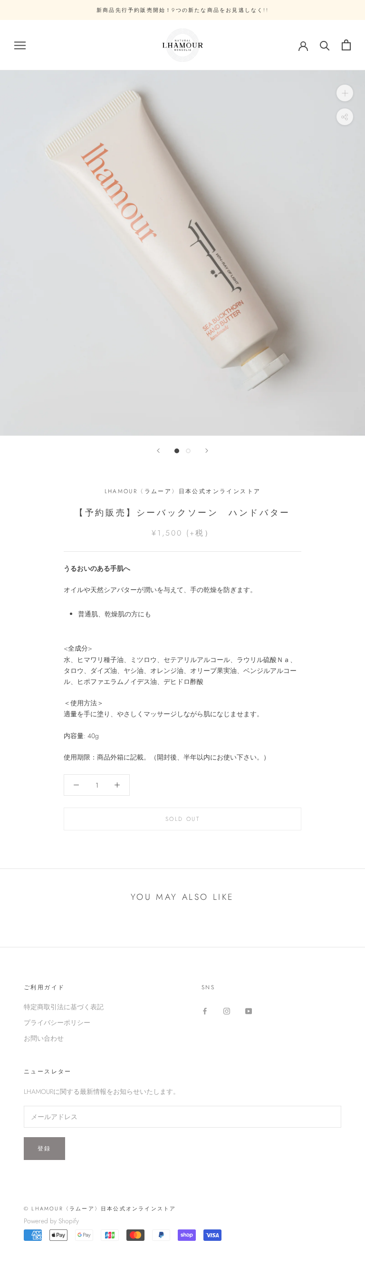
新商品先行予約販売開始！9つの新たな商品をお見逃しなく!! (182, 10)
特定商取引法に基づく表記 (64, 1007)
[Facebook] (205, 1010)
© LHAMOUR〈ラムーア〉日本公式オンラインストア (100, 1208)
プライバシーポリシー (57, 1022)
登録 (44, 1148)
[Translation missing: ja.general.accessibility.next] (206, 450)
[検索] (325, 45)
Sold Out (182, 819)
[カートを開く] (346, 44)
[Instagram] (226, 1010)
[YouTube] (248, 1010)
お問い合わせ (44, 1038)
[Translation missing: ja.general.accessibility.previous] (158, 450)
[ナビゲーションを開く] (20, 45)
